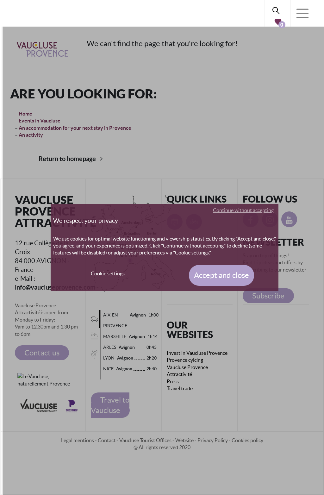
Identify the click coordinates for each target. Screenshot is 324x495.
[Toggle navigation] (302, 13)
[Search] (278, 9)
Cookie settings (108, 273)
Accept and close (221, 275)
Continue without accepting (243, 210)
